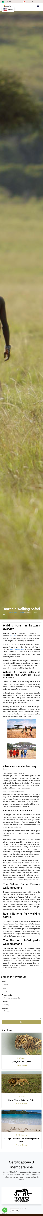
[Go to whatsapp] (4, 1210)
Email (4, 988)
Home (4, 612)
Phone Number (7, 995)
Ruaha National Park (17, 649)
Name (4, 982)
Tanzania (13, 636)
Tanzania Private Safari (16, 612)
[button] (38, 5)
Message (5, 1008)
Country (5, 1002)
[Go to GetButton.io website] (5, 1214)
